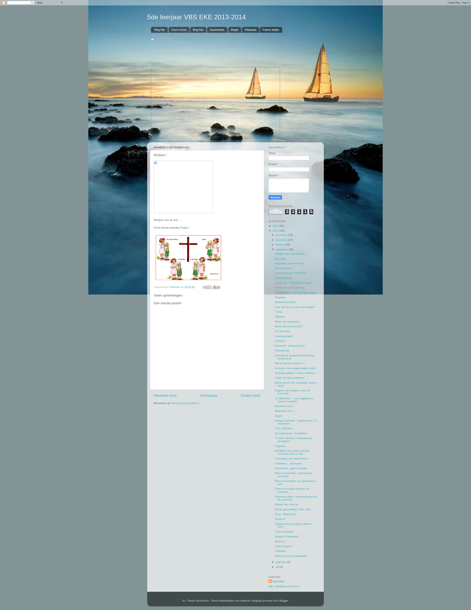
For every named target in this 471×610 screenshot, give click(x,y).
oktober (280, 244)
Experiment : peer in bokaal (291, 468)
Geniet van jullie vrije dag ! (290, 287)
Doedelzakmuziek (285, 302)
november (282, 240)
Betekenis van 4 (284, 406)
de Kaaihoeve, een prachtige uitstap (296, 292)
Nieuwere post (165, 395)
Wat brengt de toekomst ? (290, 363)
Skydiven (280, 519)
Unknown (278, 581)
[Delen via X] (211, 287)
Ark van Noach (283, 268)
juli (277, 566)
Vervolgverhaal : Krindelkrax (291, 433)
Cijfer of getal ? (284, 546)
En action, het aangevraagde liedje (295, 368)
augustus (281, 562)
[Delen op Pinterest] (218, 287)
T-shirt (278, 312)
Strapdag (280, 297)
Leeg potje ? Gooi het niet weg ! (293, 282)
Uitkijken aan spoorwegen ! (290, 253)
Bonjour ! (280, 541)
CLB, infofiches (283, 428)
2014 (276, 226)
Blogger (283, 600)
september (282, 249)
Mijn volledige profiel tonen (284, 586)
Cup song (280, 258)
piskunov (245, 600)
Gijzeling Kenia (283, 278)
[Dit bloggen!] (208, 287)
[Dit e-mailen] (204, 287)
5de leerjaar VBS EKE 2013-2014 (196, 17)
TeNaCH (280, 341)
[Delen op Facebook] (215, 287)
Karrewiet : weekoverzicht (290, 345)
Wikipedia (250, 29)
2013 (276, 230)
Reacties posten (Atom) (185, 403)
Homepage (208, 395)
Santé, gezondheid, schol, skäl (292, 509)
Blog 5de (159, 29)
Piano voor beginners (287, 321)
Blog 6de (198, 29)
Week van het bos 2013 (288, 326)
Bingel (234, 29)
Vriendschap (282, 350)
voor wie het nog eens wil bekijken (295, 307)
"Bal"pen (280, 316)
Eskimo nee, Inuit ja (286, 504)
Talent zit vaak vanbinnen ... (291, 377)
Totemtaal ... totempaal (288, 463)
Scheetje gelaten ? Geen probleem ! (296, 373)
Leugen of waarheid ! (287, 536)
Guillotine (280, 551)
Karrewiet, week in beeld (289, 263)
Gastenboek (217, 29)
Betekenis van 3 (284, 411)
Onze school (179, 29)
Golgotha (280, 446)
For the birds (282, 331)
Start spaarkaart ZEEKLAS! (291, 273)
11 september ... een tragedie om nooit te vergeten (294, 400)
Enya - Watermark (285, 514)
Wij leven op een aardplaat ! (291, 556)
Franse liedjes (271, 29)
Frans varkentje (284, 531)
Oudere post (250, 395)
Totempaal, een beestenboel (291, 458)
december (282, 235)
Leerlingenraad (284, 336)
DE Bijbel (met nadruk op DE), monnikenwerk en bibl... (292, 452)
